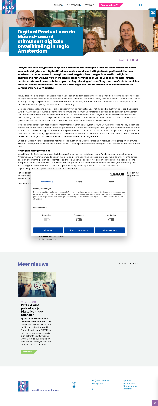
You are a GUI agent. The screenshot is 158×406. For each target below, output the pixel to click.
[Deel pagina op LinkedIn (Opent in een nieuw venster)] (128, 60)
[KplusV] (9, 7)
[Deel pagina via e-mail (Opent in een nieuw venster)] (132, 60)
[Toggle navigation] (147, 5)
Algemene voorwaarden (129, 382)
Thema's (58, 5)
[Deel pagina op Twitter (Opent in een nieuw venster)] (137, 60)
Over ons (89, 5)
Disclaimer (127, 389)
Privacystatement (131, 386)
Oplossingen (73, 5)
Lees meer (23, 183)
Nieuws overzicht (129, 263)
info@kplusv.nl (97, 383)
